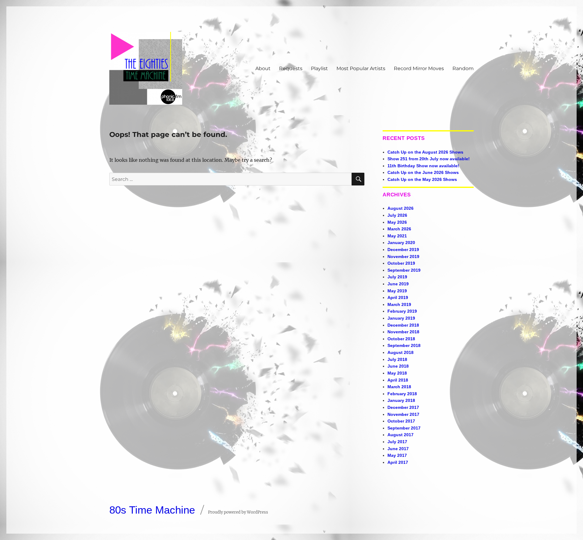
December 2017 (403, 407)
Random (463, 68)
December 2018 (403, 325)
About (263, 68)
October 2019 (401, 263)
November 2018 (403, 331)
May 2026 (397, 222)
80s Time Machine (152, 510)
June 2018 (398, 366)
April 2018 (397, 380)
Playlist (319, 68)
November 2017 (403, 414)
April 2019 (397, 297)
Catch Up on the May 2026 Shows (422, 179)
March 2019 (399, 304)
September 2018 (404, 345)
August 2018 (400, 352)
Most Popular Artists (360, 68)
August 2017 (400, 434)
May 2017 (397, 455)
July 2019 (397, 276)
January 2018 (401, 400)
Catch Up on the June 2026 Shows (423, 172)
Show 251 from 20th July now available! (428, 158)
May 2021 (397, 235)
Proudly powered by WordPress (238, 512)
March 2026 (399, 228)
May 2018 (397, 373)
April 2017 (397, 462)
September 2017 (404, 428)
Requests (290, 68)
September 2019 (404, 270)
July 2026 (397, 215)
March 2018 (399, 386)
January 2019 (401, 318)
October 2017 (401, 421)
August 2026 (400, 208)
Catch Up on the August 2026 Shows (425, 152)
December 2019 (403, 249)
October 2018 (401, 338)
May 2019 (397, 290)
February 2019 (402, 311)
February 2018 (402, 393)
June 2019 (398, 283)
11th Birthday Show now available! (423, 165)
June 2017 (398, 448)
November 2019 (403, 256)
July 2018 (397, 359)
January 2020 (401, 242)
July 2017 (397, 441)
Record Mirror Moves (419, 68)
